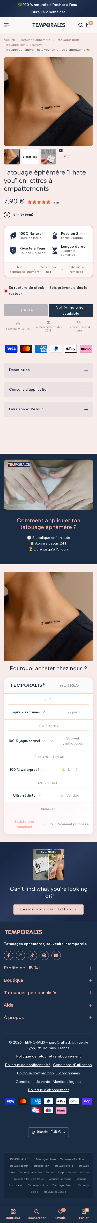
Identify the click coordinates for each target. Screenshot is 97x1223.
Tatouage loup (55, 1172)
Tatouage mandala (30, 1172)
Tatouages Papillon (72, 1159)
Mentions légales (67, 1081)
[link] (48, 616)
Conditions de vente (33, 1081)
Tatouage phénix (63, 1185)
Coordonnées (68, 1073)
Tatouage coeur (18, 1165)
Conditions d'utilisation (72, 1065)
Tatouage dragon (78, 1172)
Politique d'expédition (35, 1073)
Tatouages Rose (45, 1159)
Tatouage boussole (54, 1192)
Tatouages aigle (38, 1185)
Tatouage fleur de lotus (29, 1179)
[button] (71, 310)
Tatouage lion (40, 1165)
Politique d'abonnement (48, 1090)
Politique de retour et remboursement (48, 1056)
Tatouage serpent (59, 1179)
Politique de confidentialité (27, 1065)
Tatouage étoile (63, 1165)
